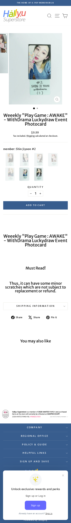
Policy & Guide (34, 444)
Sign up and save (34, 461)
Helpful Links (34, 452)
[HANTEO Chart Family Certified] (35, 414)
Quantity (35, 187)
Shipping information (35, 306)
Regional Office (34, 436)
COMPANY (34, 427)
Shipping (30, 136)
